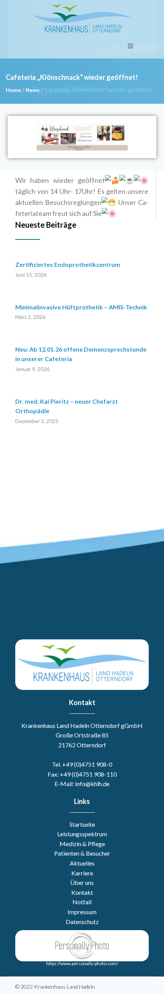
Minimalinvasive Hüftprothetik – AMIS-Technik (81, 307)
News (33, 90)
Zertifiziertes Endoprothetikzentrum (67, 264)
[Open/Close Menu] (130, 46)
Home (13, 90)
